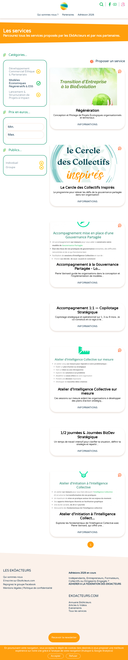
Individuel (12, 163)
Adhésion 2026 (86, 15)
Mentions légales (12, 588)
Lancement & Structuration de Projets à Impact (19, 95)
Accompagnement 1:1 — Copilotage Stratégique (87, 310)
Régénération (87, 110)
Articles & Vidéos (78, 605)
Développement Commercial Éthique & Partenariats (22, 71)
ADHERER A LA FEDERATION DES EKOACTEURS (95, 584)
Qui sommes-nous (13, 577)
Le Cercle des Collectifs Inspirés (87, 187)
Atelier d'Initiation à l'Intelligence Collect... (87, 516)
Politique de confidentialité (37, 588)
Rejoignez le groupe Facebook (19, 584)
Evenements (75, 608)
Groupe (10, 167)
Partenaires (68, 15)
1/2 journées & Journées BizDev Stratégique (87, 435)
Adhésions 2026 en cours (82, 573)
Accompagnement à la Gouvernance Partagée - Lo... (87, 266)
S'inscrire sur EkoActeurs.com (19, 580)
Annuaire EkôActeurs (80, 602)
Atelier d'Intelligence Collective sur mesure (87, 391)
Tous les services (77, 611)
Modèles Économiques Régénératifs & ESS (21, 83)
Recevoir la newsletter (64, 637)
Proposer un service (110, 61)
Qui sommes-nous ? (47, 15)
